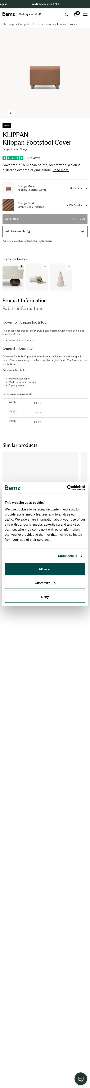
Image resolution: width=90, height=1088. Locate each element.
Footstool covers (67, 24)
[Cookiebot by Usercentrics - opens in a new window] (67, 487)
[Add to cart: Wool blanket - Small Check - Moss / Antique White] (45, 266)
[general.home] (9, 14)
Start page (9, 24)
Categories (24, 24)
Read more (61, 170)
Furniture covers (44, 24)
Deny (45, 596)
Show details (67, 556)
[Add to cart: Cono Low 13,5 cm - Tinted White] (69, 266)
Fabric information (22, 308)
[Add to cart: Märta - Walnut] (21, 266)
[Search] (67, 14)
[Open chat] (81, 1078)
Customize (42, 583)
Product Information (24, 300)
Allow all (45, 569)
